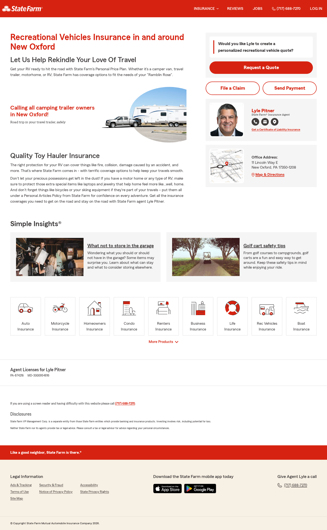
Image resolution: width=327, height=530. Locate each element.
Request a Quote (261, 67)
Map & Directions (269, 175)
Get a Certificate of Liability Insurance (276, 129)
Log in (316, 9)
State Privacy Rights (94, 492)
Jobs (257, 9)
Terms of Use (19, 492)
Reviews (235, 9)
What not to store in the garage (120, 245)
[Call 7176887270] (255, 122)
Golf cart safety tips (264, 245)
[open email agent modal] (265, 122)
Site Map (16, 498)
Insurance (204, 9)
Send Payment (289, 88)
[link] (22, 8)
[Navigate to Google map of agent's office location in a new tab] (274, 122)
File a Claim (232, 88)
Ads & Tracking (21, 485)
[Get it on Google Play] (200, 488)
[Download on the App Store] (167, 488)
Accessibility (89, 485)
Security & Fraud (51, 485)
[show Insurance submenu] (217, 8)
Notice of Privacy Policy (56, 492)
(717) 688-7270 (288, 9)
